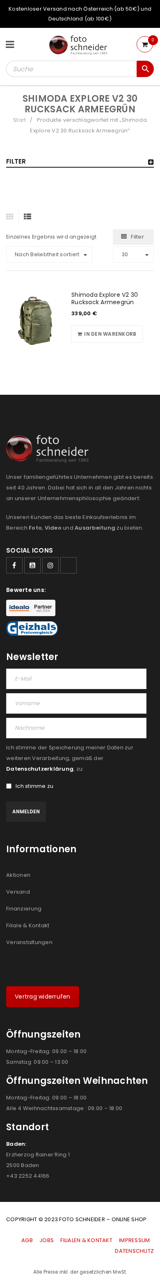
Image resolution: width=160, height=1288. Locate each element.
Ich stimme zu (34, 786)
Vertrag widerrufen (43, 996)
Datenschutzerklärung (39, 769)
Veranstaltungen (29, 942)
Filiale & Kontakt (27, 925)
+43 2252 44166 (28, 1176)
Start (19, 120)
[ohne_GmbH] (50, 449)
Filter (137, 237)
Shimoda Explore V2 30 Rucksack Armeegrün (104, 298)
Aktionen (18, 875)
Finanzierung (23, 909)
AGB (27, 1240)
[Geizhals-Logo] (32, 628)
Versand (18, 892)
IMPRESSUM (134, 1240)
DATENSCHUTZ (134, 1251)
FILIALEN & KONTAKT (86, 1240)
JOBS (46, 1240)
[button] (106, 334)
